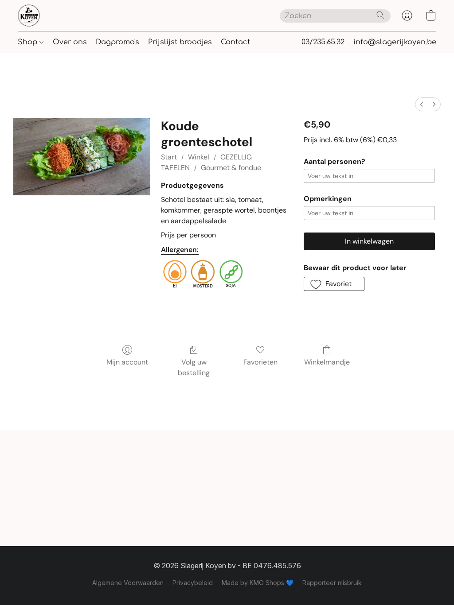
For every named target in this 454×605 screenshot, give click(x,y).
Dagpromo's (117, 42)
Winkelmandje (327, 362)
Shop (28, 42)
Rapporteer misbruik (332, 582)
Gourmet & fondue (231, 167)
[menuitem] (421, 104)
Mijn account (127, 362)
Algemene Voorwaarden (128, 582)
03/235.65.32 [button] (322, 42)
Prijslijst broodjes (180, 42)
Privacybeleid (192, 582)
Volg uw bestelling (194, 367)
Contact (235, 42)
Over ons (70, 42)
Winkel (198, 157)
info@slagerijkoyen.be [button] (394, 42)
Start (169, 157)
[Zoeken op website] (380, 15)
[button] (29, 15)
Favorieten (260, 362)
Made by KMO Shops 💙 (258, 582)
